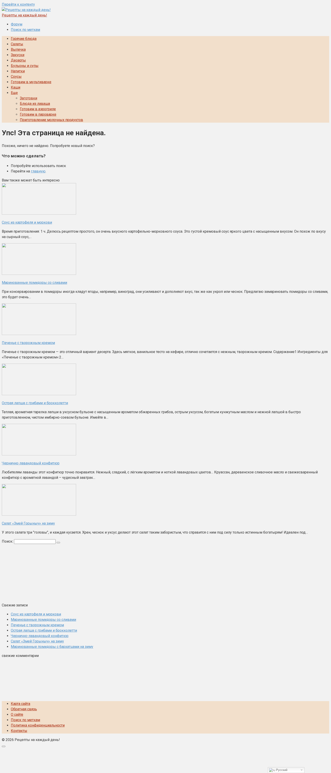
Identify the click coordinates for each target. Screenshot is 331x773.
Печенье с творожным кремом (37, 625)
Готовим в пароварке (38, 114)
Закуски (17, 55)
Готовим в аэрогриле (38, 109)
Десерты (18, 60)
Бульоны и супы (25, 66)
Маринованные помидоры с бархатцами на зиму (52, 647)
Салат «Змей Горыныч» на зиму (37, 641)
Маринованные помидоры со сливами (43, 619)
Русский (281, 770)
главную (38, 171)
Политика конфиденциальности (38, 725)
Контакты (19, 731)
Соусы (16, 76)
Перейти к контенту (18, 4)
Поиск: (8, 541)
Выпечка (18, 49)
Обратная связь (24, 709)
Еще (14, 93)
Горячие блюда (23, 39)
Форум (16, 24)
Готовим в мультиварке (31, 82)
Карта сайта (20, 704)
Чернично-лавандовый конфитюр (39, 636)
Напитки (18, 71)
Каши (15, 87)
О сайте (17, 714)
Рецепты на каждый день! (24, 15)
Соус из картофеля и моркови (36, 614)
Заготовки (28, 98)
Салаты (17, 44)
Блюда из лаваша (35, 103)
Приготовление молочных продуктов (51, 120)
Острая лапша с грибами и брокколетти (44, 630)
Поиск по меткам (25, 30)
